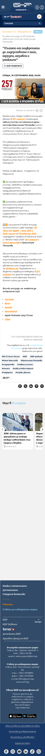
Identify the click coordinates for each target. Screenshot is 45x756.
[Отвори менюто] (3, 7)
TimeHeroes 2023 (27, 233)
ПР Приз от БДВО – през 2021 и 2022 (20, 230)
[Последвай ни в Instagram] (12, 751)
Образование (24, 32)
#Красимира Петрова (31, 360)
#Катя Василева (10, 360)
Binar (7, 303)
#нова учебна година (23, 368)
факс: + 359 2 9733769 (22, 676)
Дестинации (10, 590)
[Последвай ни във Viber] (38, 751)
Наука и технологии (15, 585)
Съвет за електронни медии (20, 609)
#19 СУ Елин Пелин (11, 356)
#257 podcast (36, 356)
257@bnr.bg (12, 268)
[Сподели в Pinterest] (36, 386)
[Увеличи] (37, 110)
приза (11, 233)
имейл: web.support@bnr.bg (22, 656)
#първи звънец (23, 372)
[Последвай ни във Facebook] (6, 751)
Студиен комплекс (14, 594)
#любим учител (25, 364)
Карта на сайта (22, 743)
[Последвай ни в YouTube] (19, 751)
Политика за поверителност (22, 731)
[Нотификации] (37, 7)
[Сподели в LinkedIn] (31, 386)
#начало (6, 368)
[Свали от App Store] (15, 716)
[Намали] (41, 110)
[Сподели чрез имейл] (42, 386)
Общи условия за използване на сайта (22, 726)
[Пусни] (39, 16)
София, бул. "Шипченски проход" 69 (22, 668)
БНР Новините (14, 66)
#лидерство (8, 364)
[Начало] (23, 5)
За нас (6, 599)
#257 (25, 356)
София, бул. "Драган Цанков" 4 (22, 650)
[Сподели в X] (26, 386)
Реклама (8, 604)
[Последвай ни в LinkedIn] (25, 751)
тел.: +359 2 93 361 (22, 653)
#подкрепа (7, 372)
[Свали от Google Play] (29, 716)
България (7, 32)
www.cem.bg (22, 682)
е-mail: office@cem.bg (22, 679)
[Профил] (42, 7)
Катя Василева (11, 242)
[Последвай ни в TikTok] (32, 751)
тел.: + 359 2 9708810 (22, 673)
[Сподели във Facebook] (20, 386)
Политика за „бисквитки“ (22, 737)
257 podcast (18, 119)
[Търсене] (40, 23)
